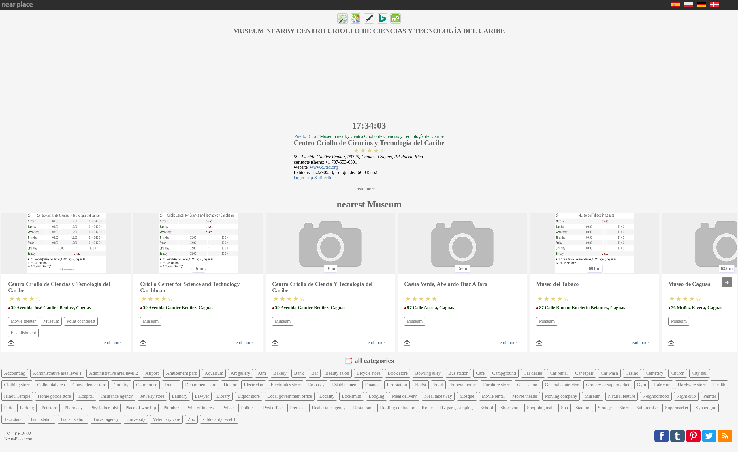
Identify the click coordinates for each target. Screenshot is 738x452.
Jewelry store (152, 396)
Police (228, 407)
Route (427, 407)
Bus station (458, 373)
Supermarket (676, 407)
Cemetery (654, 373)
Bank (299, 373)
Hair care (662, 384)
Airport (152, 373)
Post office (273, 407)
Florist (420, 384)
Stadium (582, 407)
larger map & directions (315, 177)
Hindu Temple (17, 396)
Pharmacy (74, 407)
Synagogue (706, 407)
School (486, 407)
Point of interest (81, 321)
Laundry (179, 396)
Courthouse (146, 384)
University (135, 419)
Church (677, 373)
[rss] (725, 436)
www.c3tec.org (324, 167)
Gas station (527, 384)
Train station (41, 419)
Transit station (73, 419)
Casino (632, 373)
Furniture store (496, 384)
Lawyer (202, 396)
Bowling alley (428, 373)
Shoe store (509, 407)
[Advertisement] (369, 77)
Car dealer (533, 373)
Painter (709, 396)
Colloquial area (51, 384)
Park (8, 407)
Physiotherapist (104, 407)
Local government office (289, 396)
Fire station (397, 384)
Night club (686, 396)
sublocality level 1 (219, 419)
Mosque (467, 396)
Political (248, 407)
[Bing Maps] (382, 18)
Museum (51, 321)
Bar (314, 373)
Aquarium (214, 373)
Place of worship (140, 407)
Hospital (86, 396)
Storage (605, 407)
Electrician (253, 384)
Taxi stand (13, 419)
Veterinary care (166, 419)
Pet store (49, 407)
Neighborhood (656, 396)
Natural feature (621, 396)
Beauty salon (337, 373)
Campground (504, 373)
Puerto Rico (305, 136)
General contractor (562, 384)
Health (719, 384)
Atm (262, 373)
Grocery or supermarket (607, 384)
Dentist (171, 384)
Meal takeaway (438, 396)
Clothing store (17, 384)
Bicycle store (368, 373)
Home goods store (54, 396)
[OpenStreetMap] (342, 18)
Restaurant (362, 407)
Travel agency (106, 419)
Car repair (584, 373)
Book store (398, 373)
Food (438, 384)
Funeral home (463, 384)
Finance (372, 384)
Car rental (559, 373)
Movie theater (23, 321)
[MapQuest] (395, 18)
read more (366, 188)
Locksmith (351, 396)
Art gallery (240, 373)
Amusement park (181, 373)
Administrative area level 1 (57, 373)
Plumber (171, 407)
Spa (564, 407)
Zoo (191, 419)
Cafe (480, 373)
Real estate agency (329, 407)
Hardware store (692, 384)
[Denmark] (714, 5)
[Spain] (675, 5)
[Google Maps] (356, 18)
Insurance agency (117, 396)
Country (121, 384)
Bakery (280, 373)
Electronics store (286, 384)
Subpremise (647, 407)
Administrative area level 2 (113, 373)
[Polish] (688, 5)
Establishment (23, 332)
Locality (326, 396)
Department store (200, 384)
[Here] (369, 18)
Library (223, 396)
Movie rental (493, 396)
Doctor (230, 384)
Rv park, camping (456, 407)
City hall (699, 373)
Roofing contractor (397, 407)
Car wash (609, 373)
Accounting (14, 373)
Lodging (376, 396)
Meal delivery (404, 396)
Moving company (561, 396)
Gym (641, 384)
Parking (27, 407)
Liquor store (249, 396)
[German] (701, 5)
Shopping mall (540, 407)
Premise (297, 407)
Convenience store (89, 384)
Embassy (316, 384)
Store (624, 407)
